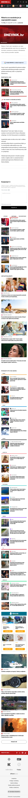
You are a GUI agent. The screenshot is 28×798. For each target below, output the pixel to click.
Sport (10, 5)
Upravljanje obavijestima (15, 791)
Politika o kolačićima (14, 787)
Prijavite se (14, 207)
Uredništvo (14, 778)
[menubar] (23, 2)
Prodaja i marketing (14, 780)
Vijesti (4, 5)
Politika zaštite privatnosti (14, 785)
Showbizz (16, 5)
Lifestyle (23, 5)
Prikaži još (14, 741)
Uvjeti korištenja (14, 783)
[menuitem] (23, 2)
